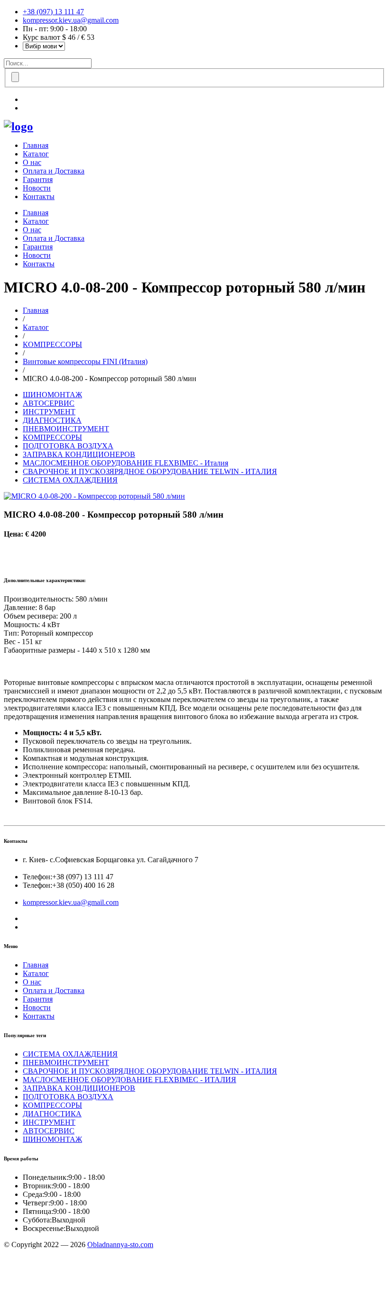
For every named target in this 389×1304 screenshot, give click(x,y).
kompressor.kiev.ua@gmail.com (71, 20)
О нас (32, 162)
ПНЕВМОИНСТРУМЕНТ (66, 429)
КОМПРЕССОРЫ (52, 344)
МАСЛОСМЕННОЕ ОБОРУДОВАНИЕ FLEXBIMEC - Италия (125, 463)
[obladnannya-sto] (18, 126)
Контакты (39, 196)
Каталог (36, 154)
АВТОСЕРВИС (48, 403)
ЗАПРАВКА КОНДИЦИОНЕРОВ (79, 454)
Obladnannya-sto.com (120, 1244)
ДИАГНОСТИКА (52, 420)
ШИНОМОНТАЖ (52, 395)
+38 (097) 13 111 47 (53, 12)
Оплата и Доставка (53, 171)
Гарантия (38, 179)
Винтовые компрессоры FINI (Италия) (85, 361)
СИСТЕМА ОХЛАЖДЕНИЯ (70, 480)
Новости (37, 188)
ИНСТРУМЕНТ (49, 412)
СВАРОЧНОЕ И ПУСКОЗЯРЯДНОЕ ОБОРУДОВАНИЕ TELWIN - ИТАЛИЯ (150, 471)
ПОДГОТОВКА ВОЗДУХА (68, 446)
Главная (35, 145)
